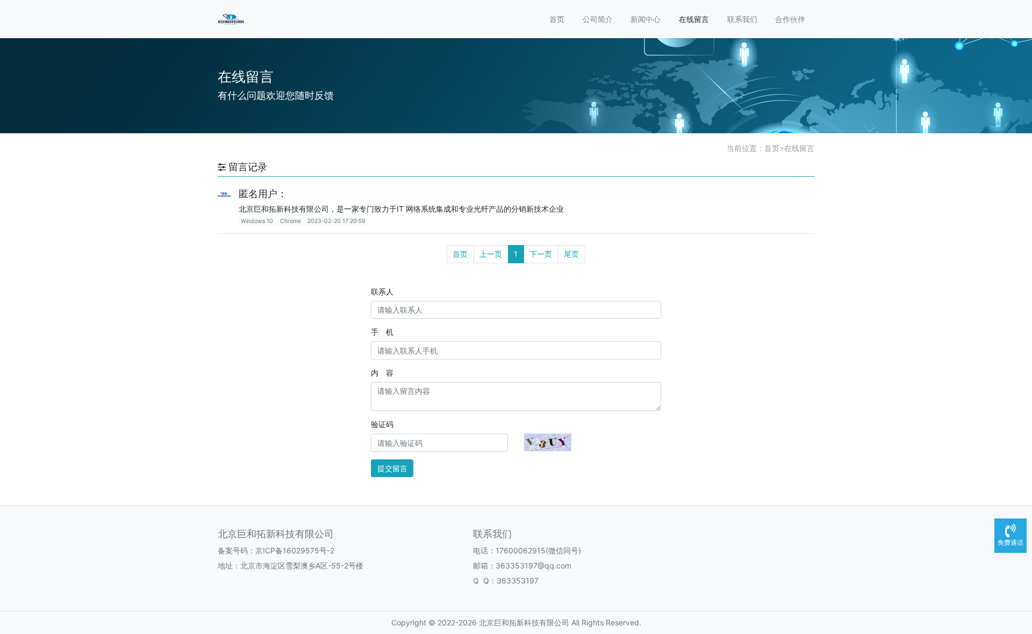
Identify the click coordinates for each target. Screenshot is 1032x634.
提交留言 (392, 468)
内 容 (382, 372)
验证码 (382, 424)
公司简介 (598, 19)
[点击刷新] (547, 442)
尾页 (571, 253)
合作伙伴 (790, 19)
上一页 (490, 253)
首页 (556, 19)
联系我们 (742, 19)
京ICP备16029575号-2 (294, 550)
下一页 (540, 253)
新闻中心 (645, 19)
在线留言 (694, 19)
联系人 (382, 291)
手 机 (382, 331)
